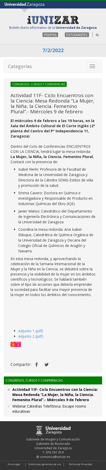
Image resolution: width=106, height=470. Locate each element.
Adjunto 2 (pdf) (30, 336)
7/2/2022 (53, 50)
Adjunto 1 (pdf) (30, 330)
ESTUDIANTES (76, 34)
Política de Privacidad (80, 464)
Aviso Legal (14, 464)
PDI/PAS (50, 34)
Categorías (20, 66)
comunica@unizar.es (55, 457)
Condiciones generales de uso (44, 464)
